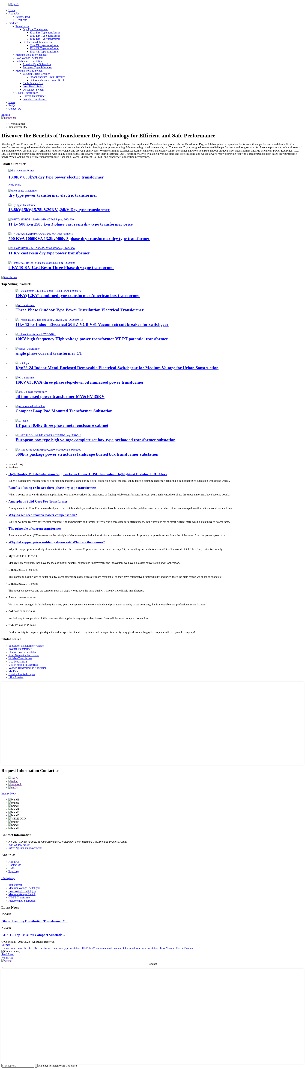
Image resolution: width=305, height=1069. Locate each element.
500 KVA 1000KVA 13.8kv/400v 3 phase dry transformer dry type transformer (79, 238)
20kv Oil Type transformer (44, 48)
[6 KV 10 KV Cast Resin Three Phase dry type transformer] (41, 262)
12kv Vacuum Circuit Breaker (176, 948)
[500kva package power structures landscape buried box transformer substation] (48, 449)
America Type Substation (37, 64)
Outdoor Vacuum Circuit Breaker (48, 80)
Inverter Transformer (19, 648)
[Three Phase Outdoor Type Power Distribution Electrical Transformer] (25, 305)
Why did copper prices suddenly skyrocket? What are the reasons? (56, 542)
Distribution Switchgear (21, 674)
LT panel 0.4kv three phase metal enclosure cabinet (62, 425)
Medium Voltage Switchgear (31, 54)
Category (8, 878)
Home (11, 10)
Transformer (22, 26)
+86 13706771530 (18, 844)
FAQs (11, 105)
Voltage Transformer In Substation (27, 667)
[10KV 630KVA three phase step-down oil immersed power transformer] (25, 377)
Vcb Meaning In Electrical (23, 664)
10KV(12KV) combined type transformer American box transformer (78, 295)
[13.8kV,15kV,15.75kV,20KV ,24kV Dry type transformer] (22, 205)
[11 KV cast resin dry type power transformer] (41, 248)
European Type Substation (37, 67)
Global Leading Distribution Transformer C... (34, 921)
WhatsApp (7, 957)
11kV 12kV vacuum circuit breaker (101, 948)
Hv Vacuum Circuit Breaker (16, 948)
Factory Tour (23, 16)
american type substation (66, 948)
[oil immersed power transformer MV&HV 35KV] (31, 391)
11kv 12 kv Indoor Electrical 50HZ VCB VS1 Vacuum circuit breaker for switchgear (92, 324)
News (11, 102)
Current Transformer (34, 95)
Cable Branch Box (33, 83)
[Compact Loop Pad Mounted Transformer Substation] (30, 406)
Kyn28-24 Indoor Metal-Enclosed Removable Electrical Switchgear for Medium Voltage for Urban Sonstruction (117, 367)
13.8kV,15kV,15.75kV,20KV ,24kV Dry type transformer (59, 209)
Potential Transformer (35, 99)
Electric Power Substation (22, 652)
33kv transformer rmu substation (140, 948)
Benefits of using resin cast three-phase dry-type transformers (52, 487)
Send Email (7, 954)
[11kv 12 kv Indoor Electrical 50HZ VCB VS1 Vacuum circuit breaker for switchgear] (49, 319)
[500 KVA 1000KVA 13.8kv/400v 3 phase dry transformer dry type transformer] (41, 233)
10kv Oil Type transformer (44, 51)
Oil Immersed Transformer (37, 42)
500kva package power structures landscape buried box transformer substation (87, 454)
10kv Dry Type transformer (45, 38)
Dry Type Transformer (35, 29)
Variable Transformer (20, 658)
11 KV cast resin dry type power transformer (49, 253)
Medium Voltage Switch (29, 70)
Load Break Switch (33, 86)
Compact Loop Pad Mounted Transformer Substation (64, 411)
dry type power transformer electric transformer (52, 195)
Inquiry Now (8, 793)
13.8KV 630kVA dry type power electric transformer (56, 177)
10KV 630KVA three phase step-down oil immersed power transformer (80, 382)
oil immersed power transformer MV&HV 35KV (60, 396)
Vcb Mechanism (17, 661)
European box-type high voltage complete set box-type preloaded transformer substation (95, 440)
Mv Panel (13, 671)
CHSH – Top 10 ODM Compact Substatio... (33, 935)
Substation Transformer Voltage (26, 645)
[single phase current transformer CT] (28, 348)
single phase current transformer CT (49, 353)
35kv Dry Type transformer (45, 32)
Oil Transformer (43, 948)
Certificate (21, 19)
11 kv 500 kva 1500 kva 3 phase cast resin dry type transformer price (70, 224)
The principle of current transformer (34, 528)
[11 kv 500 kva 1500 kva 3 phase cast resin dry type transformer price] (41, 219)
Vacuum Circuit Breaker (36, 73)
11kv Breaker (15, 677)
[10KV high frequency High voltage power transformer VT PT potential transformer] (36, 334)
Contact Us (14, 108)
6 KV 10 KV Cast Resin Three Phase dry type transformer (61, 267)
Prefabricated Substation (29, 61)
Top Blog (13, 871)
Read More (14, 184)
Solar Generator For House (23, 655)
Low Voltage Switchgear (29, 57)
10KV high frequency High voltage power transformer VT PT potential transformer (92, 339)
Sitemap (5, 944)
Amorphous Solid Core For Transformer (37, 501)
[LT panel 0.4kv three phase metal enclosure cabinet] (22, 420)
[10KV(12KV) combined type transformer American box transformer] (49, 290)
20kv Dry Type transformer (45, 35)
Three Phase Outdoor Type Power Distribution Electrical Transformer (80, 310)
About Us (13, 13)
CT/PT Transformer (27, 92)
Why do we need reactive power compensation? (42, 515)
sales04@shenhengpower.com (25, 847)
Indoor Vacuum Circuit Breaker (47, 76)
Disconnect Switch (33, 89)
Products (13, 22)
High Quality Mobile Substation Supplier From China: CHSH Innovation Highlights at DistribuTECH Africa (87, 474)
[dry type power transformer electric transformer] (22, 190)
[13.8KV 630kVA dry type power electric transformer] (21, 170)
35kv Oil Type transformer (44, 45)
